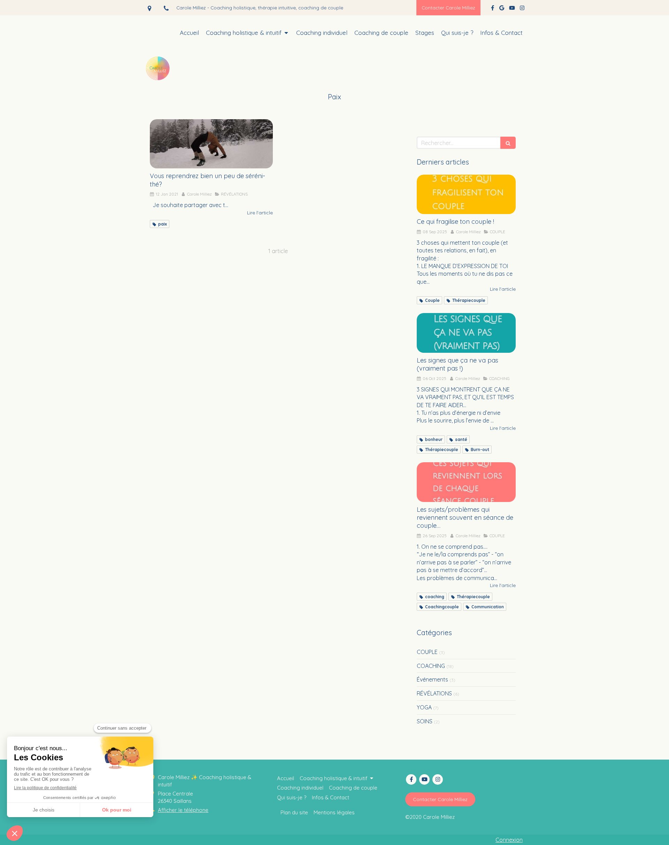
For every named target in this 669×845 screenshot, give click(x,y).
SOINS (424, 721)
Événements (432, 679)
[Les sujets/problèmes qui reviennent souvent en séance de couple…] (466, 482)
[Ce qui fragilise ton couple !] (466, 194)
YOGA (424, 707)
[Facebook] (492, 9)
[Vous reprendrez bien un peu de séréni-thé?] (211, 143)
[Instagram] (522, 9)
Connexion (509, 839)
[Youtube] (512, 9)
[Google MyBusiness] (501, 9)
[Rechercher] (508, 143)
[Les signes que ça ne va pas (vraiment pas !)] (466, 333)
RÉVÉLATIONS (434, 693)
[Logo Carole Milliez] (158, 81)
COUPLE (427, 651)
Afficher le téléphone (183, 810)
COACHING (431, 665)
